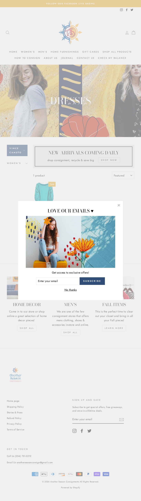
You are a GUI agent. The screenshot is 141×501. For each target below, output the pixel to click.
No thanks (70, 290)
